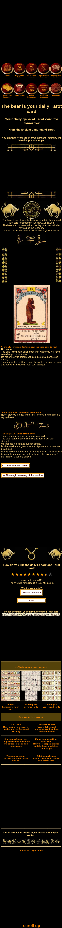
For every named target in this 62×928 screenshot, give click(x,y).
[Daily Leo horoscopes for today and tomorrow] (23, 843)
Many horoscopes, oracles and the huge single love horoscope (46, 743)
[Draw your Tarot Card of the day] (56, 73)
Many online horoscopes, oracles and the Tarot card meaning (16, 728)
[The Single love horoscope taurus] (7, 94)
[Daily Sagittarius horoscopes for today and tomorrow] (43, 843)
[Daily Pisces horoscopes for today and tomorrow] (57, 843)
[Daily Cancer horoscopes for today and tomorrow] (19, 843)
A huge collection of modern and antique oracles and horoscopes (16, 742)
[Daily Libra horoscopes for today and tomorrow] (33, 843)
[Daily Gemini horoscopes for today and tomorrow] (14, 843)
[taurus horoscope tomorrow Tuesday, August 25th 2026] (32, 69)
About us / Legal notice (31, 850)
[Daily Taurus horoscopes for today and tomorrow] (9, 843)
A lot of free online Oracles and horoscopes (46, 758)
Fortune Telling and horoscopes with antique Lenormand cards (46, 728)
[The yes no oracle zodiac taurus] (19, 94)
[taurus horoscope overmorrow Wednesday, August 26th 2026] (44, 69)
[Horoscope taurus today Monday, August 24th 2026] (7, 73)
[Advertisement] (31, 32)
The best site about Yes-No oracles (15, 758)
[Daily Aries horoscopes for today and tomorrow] (4, 843)
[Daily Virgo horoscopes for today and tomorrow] (28, 843)
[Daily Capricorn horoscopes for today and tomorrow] (47, 843)
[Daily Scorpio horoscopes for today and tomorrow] (38, 843)
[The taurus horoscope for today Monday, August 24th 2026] (19, 69)
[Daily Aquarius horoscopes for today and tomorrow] (52, 843)
